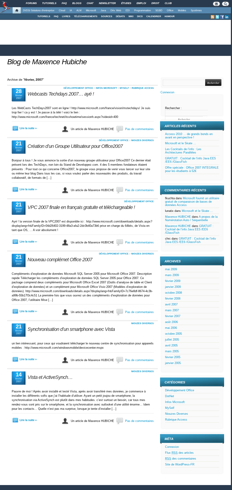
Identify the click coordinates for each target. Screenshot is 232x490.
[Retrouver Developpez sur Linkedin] (227, 17)
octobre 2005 (173, 333)
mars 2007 (172, 310)
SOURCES (106, 16)
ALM (78, 10)
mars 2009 (172, 275)
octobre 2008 (173, 292)
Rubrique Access (143, 88)
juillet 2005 (172, 339)
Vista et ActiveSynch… (50, 377)
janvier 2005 (173, 363)
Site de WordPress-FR (179, 464)
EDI (128, 10)
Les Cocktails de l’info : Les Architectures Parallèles (183, 150)
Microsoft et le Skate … (180, 143)
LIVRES (66, 16)
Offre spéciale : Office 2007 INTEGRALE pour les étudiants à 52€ (192, 169)
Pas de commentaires (139, 129)
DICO (140, 16)
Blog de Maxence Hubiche (47, 62)
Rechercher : (173, 108)
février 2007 (172, 316)
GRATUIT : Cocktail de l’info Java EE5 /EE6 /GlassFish (189, 229)
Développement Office (78, 88)
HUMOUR (170, 16)
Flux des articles (179, 452)
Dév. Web (115, 10)
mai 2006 (171, 328)
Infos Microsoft (106, 88)
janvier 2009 (173, 287)
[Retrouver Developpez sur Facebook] (222, 17)
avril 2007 (171, 304)
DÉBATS (120, 16)
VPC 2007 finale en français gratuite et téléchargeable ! (81, 207)
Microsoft (91, 10)
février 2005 (172, 357)
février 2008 (172, 298)
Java (103, 10)
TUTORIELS (43, 16)
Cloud (62, 10)
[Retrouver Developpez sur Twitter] (217, 17)
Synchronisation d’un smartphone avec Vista (71, 329)
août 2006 (171, 322)
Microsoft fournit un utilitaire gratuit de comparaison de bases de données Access (192, 202)
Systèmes (196, 10)
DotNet (169, 396)
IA (71, 10)
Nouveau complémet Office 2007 (60, 259)
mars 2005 (172, 351)
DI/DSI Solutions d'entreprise (38, 10)
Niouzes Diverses (142, 140)
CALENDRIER (153, 16)
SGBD (158, 10)
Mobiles (182, 10)
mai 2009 (171, 269)
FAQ (56, 16)
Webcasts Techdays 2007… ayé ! (61, 94)
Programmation (142, 10)
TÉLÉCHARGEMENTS (85, 16)
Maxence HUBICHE (178, 216)
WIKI (131, 16)
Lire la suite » (28, 128)
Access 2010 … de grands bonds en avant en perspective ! (189, 135)
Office (170, 10)
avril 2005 (171, 345)
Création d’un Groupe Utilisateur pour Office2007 (75, 146)
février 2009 (172, 281)
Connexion (167, 92)
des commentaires (180, 458)
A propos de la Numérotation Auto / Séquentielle (191, 218)
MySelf (124, 88)
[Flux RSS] (212, 17)
